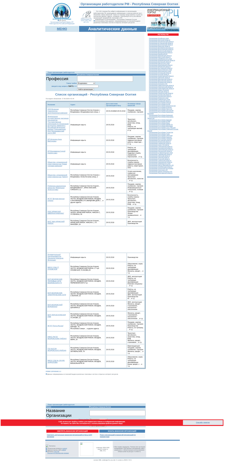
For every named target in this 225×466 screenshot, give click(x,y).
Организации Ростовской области (160, 140)
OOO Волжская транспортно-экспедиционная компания (57, 111)
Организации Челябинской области (160, 167)
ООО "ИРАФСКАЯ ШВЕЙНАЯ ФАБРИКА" (56, 212)
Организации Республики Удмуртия (161, 135)
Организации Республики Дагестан (160, 109)
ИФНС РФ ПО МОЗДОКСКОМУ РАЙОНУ (57, 338)
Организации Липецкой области (159, 77)
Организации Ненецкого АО (158, 84)
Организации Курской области (159, 74)
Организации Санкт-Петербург (159, 145)
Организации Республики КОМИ (159, 121)
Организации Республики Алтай (159, 104)
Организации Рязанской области (160, 142)
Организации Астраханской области (161, 43)
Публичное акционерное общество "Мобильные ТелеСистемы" (57, 188)
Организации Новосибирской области (161, 88)
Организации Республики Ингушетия (161, 110)
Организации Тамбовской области (160, 154)
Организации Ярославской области (160, 173)
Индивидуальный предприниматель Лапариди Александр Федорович (55, 257)
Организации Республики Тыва (159, 134)
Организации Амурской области (159, 40)
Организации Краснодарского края (160, 69)
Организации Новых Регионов (159, 90)
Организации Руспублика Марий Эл (161, 124)
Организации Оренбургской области (161, 93)
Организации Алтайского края (159, 38)
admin (64, 450)
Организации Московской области (160, 80)
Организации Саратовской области (160, 146)
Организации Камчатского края (159, 63)
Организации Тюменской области (160, 160)
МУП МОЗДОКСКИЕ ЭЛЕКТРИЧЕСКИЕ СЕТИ (57, 294)
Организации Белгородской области (161, 44)
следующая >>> (56, 371)
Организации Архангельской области (161, 41)
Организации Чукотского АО (158, 170)
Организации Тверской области (159, 156)
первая (48, 371)
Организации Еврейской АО (158, 54)
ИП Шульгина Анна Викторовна (55, 140)
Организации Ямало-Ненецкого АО (160, 171)
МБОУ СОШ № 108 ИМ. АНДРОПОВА (56, 361)
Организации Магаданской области (160, 79)
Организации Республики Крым (159, 123)
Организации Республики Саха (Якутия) (162, 127)
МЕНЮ (62, 29)
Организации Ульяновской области (160, 162)
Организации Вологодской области (160, 51)
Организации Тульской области (159, 159)
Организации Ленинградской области (161, 76)
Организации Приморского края (159, 99)
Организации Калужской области (160, 62)
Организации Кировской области (160, 66)
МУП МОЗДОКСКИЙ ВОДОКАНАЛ (55, 306)
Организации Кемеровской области (160, 65)
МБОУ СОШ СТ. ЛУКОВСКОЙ (53, 268)
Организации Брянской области (159, 46)
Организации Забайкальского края (160, 59)
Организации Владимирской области (161, 48)
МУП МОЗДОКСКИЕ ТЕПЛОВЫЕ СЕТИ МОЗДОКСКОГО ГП (55, 281)
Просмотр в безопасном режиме (58, 453)
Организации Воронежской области (160, 52)
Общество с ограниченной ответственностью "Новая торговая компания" (57, 164)
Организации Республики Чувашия (160, 138)
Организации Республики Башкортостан (162, 105)
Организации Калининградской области (162, 60)
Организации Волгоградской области (161, 49)
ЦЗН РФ (56, 451)
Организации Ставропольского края (161, 152)
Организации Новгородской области (161, 87)
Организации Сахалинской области (160, 148)
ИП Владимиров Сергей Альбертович (56, 152)
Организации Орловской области (160, 95)
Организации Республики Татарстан (161, 132)
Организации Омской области (159, 91)
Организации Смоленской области (160, 151)
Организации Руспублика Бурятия (160, 107)
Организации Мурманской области (160, 82)
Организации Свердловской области (161, 149)
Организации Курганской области (160, 73)
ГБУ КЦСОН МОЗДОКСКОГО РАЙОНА (57, 349)
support (64, 448)
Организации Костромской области (160, 68)
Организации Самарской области (160, 143)
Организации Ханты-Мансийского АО (161, 165)
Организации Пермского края (158, 98)
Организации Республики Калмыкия (161, 115)
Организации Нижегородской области (161, 85)
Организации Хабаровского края (159, 163)
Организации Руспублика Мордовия (161, 126)
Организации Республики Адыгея (160, 102)
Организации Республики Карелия (160, 120)
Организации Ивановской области (160, 55)
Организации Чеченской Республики (161, 168)
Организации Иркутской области (160, 57)
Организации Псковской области (160, 101)
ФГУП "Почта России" (56, 326)
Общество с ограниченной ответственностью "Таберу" (58, 176)
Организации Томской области (159, 157)
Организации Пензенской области (160, 96)
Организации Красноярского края (160, 71)
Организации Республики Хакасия (160, 137)
